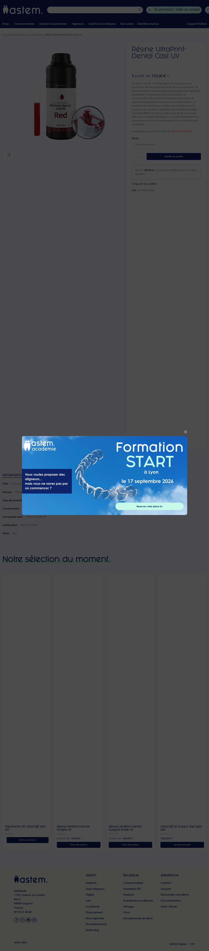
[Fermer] (185, 432)
